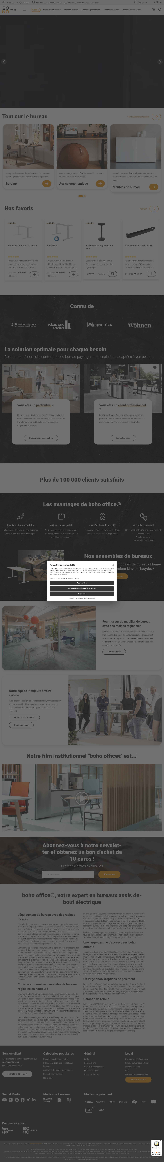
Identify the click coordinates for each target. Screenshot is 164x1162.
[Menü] (160, 1141)
